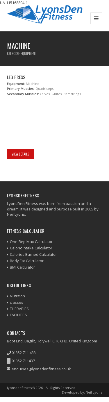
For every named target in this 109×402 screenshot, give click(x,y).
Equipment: (16, 83)
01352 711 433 (24, 352)
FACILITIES (18, 314)
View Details (20, 153)
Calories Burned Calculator (33, 254)
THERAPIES (19, 308)
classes (16, 302)
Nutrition (17, 296)
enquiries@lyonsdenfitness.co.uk (41, 368)
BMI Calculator (22, 267)
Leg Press (16, 77)
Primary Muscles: (21, 88)
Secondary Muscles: (23, 94)
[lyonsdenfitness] (45, 18)
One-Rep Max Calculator (31, 241)
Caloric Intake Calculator (31, 248)
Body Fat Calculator (27, 260)
